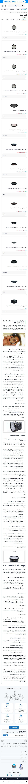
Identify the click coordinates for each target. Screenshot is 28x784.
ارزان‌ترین (12, 19)
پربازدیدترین (24, 19)
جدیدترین (18, 19)
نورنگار (26, 12)
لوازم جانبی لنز (21, 12)
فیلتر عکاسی (16, 12)
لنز (21, 436)
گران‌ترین (7, 19)
